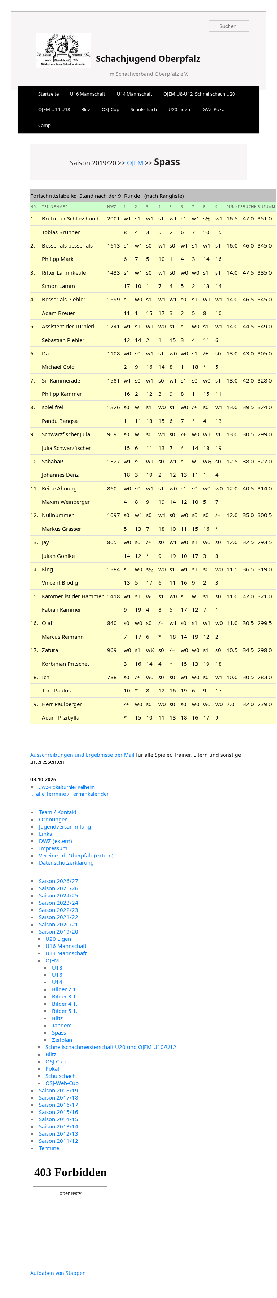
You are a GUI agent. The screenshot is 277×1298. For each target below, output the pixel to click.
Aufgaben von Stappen (58, 1272)
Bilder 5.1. (65, 1010)
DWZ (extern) (55, 840)
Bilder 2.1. (65, 989)
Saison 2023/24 (58, 902)
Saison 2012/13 (58, 1133)
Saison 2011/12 (58, 1140)
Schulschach (144, 109)
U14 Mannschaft (134, 94)
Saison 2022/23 (58, 909)
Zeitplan (62, 1039)
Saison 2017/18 (58, 1097)
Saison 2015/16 (58, 1111)
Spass (59, 1032)
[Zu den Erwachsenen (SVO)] (63, 63)
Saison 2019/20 (58, 931)
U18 (57, 967)
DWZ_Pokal (213, 109)
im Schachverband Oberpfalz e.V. (148, 73)
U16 (57, 974)
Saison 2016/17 (58, 1104)
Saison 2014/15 (58, 1119)
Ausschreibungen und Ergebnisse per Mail (82, 754)
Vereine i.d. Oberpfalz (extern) (76, 855)
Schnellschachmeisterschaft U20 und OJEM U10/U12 (110, 1046)
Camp (44, 125)
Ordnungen (53, 819)
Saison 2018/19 (58, 1090)
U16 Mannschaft (87, 94)
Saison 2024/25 (58, 895)
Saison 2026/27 (58, 880)
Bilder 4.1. (65, 1003)
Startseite (48, 94)
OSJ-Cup (110, 109)
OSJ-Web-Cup (62, 1083)
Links (45, 833)
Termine (49, 1147)
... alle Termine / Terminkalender (69, 793)
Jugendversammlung (65, 826)
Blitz (85, 109)
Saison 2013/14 (58, 1126)
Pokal (52, 1068)
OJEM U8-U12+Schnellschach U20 (199, 94)
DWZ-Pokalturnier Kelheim (66, 787)
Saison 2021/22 (58, 917)
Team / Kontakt (57, 812)
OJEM (135, 162)
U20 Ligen (179, 109)
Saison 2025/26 (58, 888)
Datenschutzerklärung (66, 862)
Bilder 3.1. (65, 996)
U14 (57, 981)
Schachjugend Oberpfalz (148, 58)
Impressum (53, 848)
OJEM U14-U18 (54, 109)
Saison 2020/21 (58, 924)
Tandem (62, 1025)
